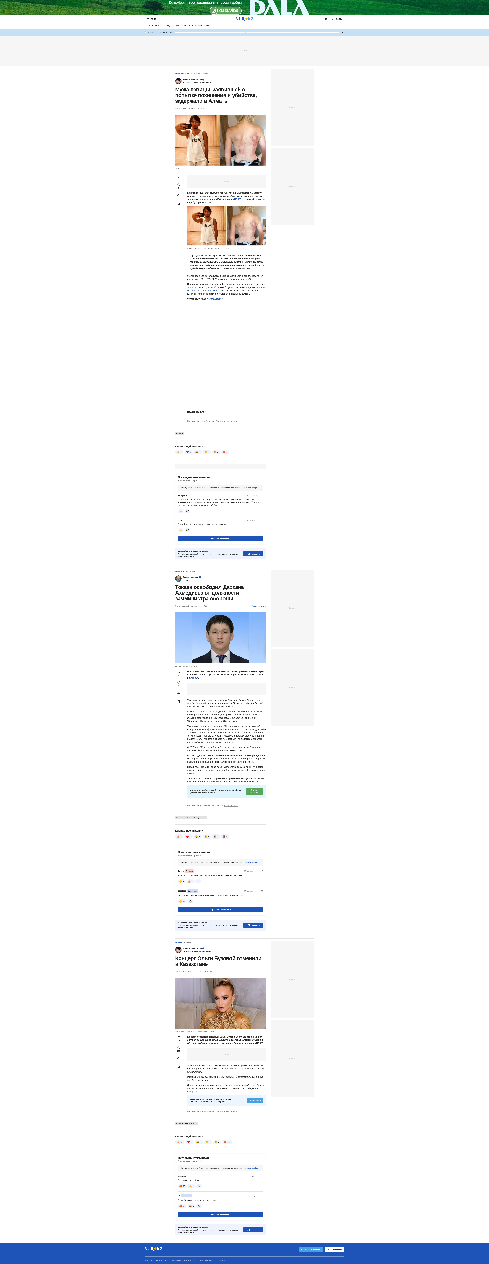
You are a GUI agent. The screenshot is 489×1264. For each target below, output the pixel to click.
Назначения (191, 571)
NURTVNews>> (215, 299)
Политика (179, 571)
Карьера (187, 942)
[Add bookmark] (178, 204)
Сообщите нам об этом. (227, 421)
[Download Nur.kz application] (244, 7)
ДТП (191, 26)
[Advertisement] (244, 50)
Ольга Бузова (190, 1124)
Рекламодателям (334, 1250)
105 (228, 1142)
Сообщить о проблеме (311, 1250)
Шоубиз (178, 942)
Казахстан (180, 818)
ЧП (185, 26)
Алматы (179, 433)
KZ (326, 19)
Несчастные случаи (203, 26)
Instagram (255, 554)
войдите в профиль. (251, 488)
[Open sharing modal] (178, 195)
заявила (248, 284)
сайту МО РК (205, 711)
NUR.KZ (237, 199)
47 (182, 1142)
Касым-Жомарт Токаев (196, 818)
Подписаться (254, 791)
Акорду (194, 677)
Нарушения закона (174, 26)
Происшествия (152, 26)
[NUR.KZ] (244, 19)
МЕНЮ (153, 19)
